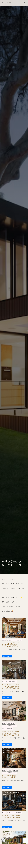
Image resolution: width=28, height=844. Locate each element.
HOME (4, 640)
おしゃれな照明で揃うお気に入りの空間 (9, 776)
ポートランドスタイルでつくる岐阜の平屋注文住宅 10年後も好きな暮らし (11, 686)
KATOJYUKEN (10, 723)
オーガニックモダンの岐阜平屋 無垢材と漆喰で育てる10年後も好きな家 (10, 733)
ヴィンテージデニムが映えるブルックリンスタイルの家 (12, 816)
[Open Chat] (3, 840)
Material (15, 770)
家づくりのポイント (7, 728)
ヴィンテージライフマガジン (14, 640)
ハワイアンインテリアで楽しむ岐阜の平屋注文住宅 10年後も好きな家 (10, 644)
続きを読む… (7, 656)
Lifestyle (9, 770)
